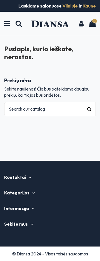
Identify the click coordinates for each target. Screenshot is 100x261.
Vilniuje (70, 6)
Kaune (89, 6)
